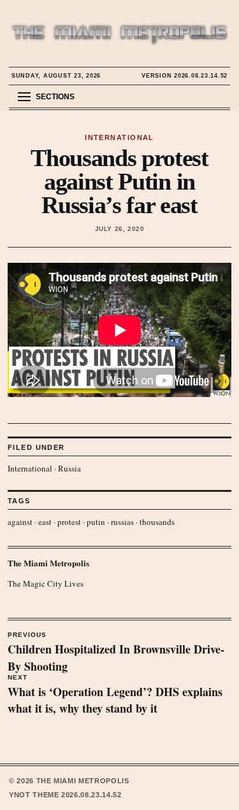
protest (69, 521)
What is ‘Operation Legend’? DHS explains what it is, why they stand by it (115, 695)
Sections (55, 96)
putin (96, 521)
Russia (69, 468)
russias (122, 521)
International (30, 468)
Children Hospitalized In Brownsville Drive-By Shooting (116, 653)
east (45, 521)
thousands (157, 521)
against (20, 521)
